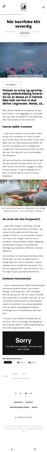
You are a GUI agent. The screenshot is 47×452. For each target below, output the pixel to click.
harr (24, 373)
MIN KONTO (18, 402)
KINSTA (34, 407)
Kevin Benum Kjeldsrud (21, 378)
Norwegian (11, 84)
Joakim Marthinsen (11, 31)
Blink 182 (25, 113)
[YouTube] (25, 393)
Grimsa (15, 373)
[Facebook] (16, 393)
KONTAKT (29, 402)
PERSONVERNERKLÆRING (19, 407)
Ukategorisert (24, 31)
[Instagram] (20, 393)
